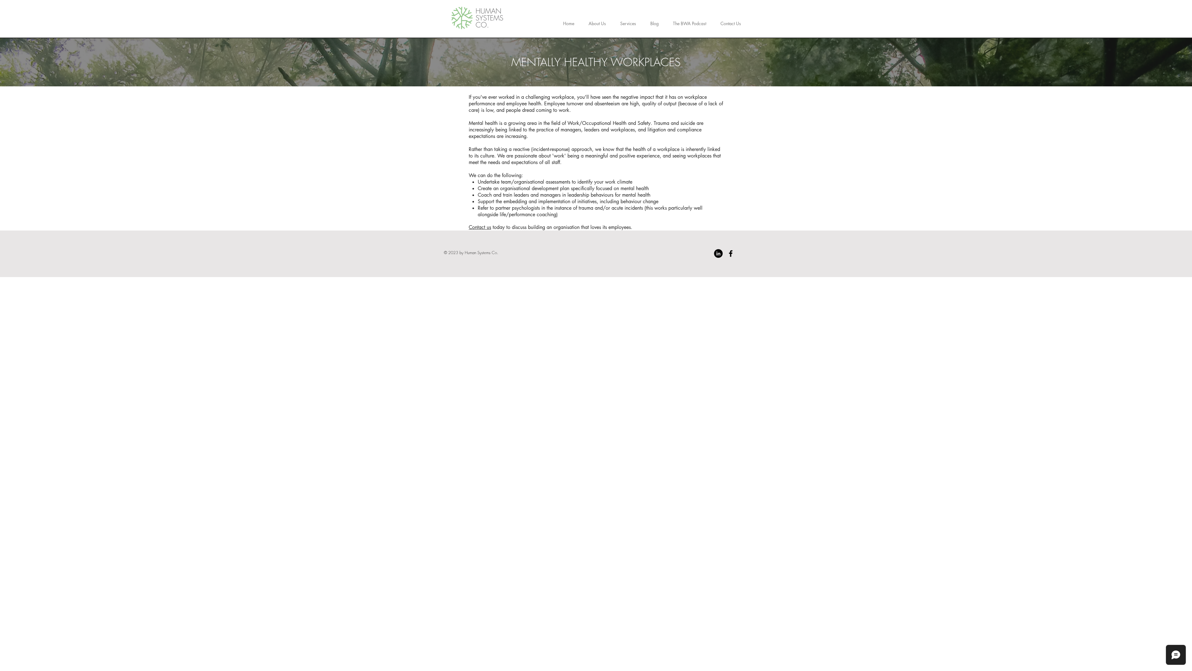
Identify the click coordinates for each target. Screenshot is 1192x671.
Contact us (480, 227)
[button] (628, 21)
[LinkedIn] (718, 253)
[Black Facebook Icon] (730, 253)
